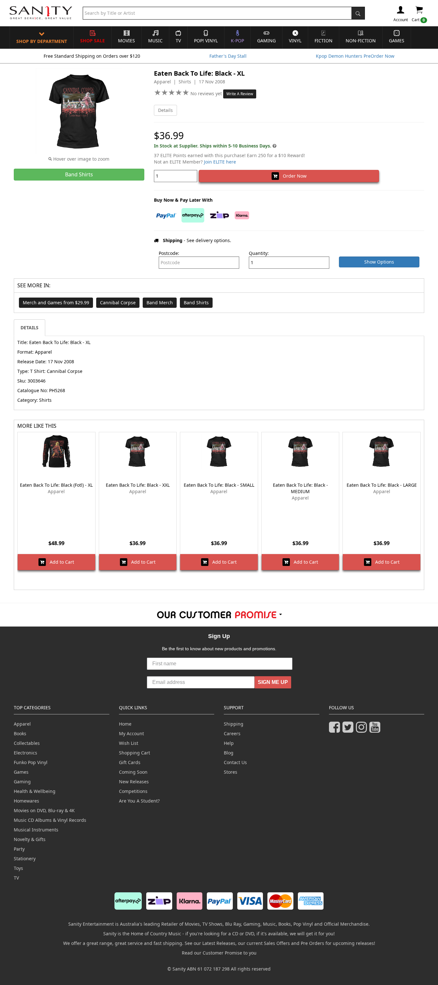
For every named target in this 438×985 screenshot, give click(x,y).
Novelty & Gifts (30, 839)
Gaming (266, 41)
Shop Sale (92, 41)
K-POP (237, 41)
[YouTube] (376, 730)
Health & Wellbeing (34, 791)
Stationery (25, 858)
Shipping (233, 724)
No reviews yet (206, 93)
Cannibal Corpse (118, 302)
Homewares (26, 801)
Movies (126, 41)
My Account (131, 733)
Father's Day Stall (228, 56)
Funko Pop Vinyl (30, 762)
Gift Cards (129, 762)
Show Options (379, 262)
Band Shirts (196, 302)
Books (20, 733)
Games (396, 41)
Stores (230, 772)
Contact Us (235, 762)
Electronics (25, 753)
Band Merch (160, 302)
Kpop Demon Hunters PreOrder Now (355, 56)
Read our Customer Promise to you (219, 953)
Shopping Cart (134, 753)
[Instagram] (362, 730)
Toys (18, 868)
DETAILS (29, 327)
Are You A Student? (139, 801)
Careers (232, 733)
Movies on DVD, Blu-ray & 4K (44, 810)
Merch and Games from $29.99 (56, 302)
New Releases (134, 782)
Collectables (27, 743)
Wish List (128, 743)
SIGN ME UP (273, 682)
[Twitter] (349, 730)
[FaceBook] (335, 730)
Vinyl (295, 41)
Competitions (133, 791)
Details (165, 110)
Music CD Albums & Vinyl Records (50, 820)
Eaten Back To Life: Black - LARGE (382, 485)
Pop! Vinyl (206, 41)
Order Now (293, 176)
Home (125, 724)
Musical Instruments (36, 830)
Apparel (22, 724)
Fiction (324, 41)
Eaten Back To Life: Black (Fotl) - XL (56, 485)
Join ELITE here (220, 162)
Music (155, 41)
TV (178, 41)
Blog (228, 753)
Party (19, 849)
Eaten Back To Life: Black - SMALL (219, 485)
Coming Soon (133, 772)
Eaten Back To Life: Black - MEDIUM (300, 488)
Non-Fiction (361, 41)
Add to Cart (60, 562)
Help (229, 743)
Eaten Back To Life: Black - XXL (138, 485)
